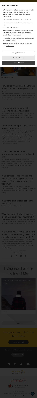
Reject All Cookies (18, 58)
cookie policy (10, 46)
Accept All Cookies (18, 63)
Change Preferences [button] (18, 53)
